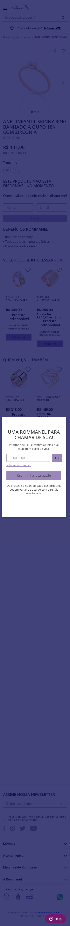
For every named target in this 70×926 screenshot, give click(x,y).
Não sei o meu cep (18, 465)
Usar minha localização (34, 475)
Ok (57, 458)
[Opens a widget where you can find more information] (55, 919)
